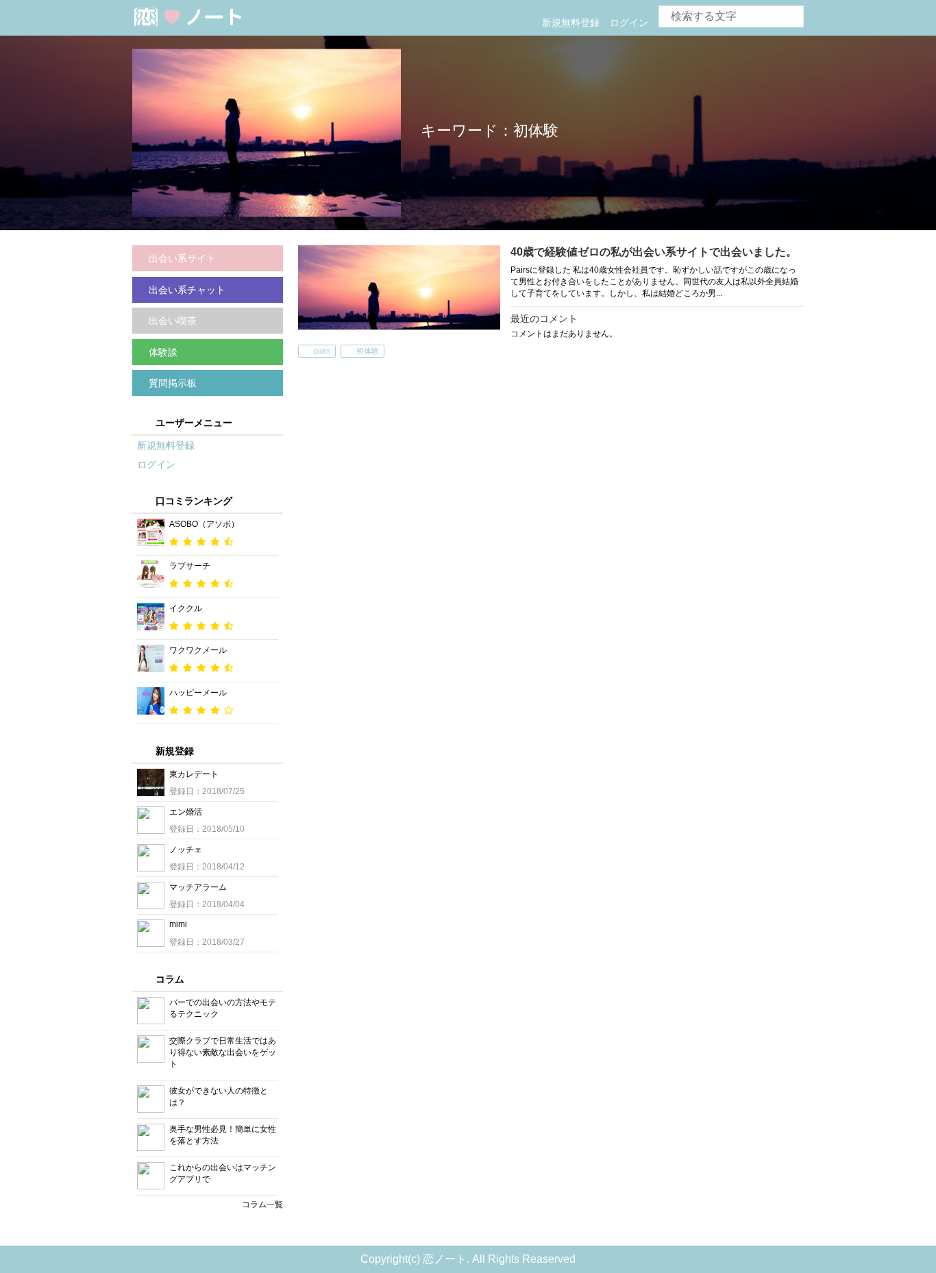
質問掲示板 (173, 383)
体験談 (163, 352)
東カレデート (194, 774)
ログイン (629, 22)
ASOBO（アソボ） (204, 524)
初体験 (367, 351)
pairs (322, 351)
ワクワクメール (198, 650)
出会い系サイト (182, 258)
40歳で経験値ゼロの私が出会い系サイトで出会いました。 (653, 252)
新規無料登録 (571, 22)
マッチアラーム (198, 887)
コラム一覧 (262, 1204)
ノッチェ (185, 849)
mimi (178, 924)
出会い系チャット (187, 289)
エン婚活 (185, 812)
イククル (185, 608)
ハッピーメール (198, 692)
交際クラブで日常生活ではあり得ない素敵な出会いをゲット (222, 1052)
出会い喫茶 (173, 320)
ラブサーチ (189, 566)
